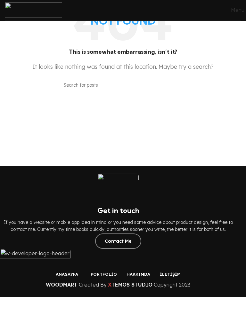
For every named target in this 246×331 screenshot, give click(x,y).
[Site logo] (33, 9)
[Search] (179, 85)
